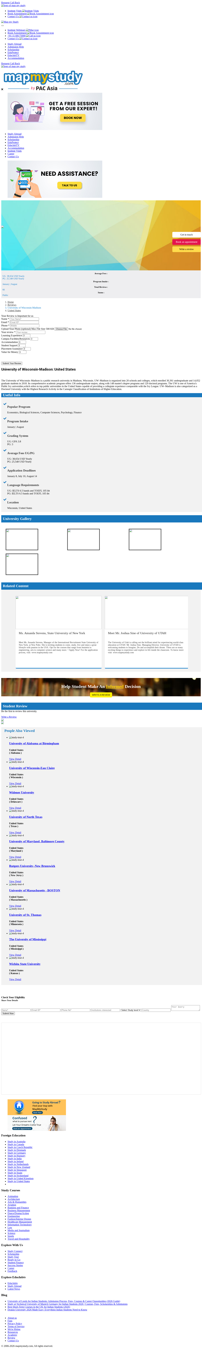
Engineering (14, 1216)
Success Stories (15, 1265)
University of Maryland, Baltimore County (37, 841)
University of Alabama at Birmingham (34, 743)
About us (12, 1318)
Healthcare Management (20, 1221)
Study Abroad (14, 44)
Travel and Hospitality (19, 1239)
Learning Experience (11, 335)
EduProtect (13, 52)
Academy (12, 1335)
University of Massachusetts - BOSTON (34, 890)
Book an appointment (186, 242)
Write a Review (101, 695)
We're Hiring (14, 1329)
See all (11, 1312)
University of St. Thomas (25, 915)
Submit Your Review (12, 363)
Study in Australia (16, 1141)
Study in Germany (17, 1153)
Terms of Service (16, 1326)
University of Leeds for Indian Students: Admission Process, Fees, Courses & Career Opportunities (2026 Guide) (64, 1301)
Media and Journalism (19, 1230)
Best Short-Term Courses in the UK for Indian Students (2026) (39, 1307)
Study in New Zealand (19, 1167)
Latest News (14, 1289)
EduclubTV (13, 55)
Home (11, 302)
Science (11, 1233)
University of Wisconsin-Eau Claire (32, 768)
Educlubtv (13, 1283)
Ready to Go (14, 1259)
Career (11, 153)
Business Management (19, 1210)
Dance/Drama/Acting (18, 1213)
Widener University (21, 792)
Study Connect (15, 1251)
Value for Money (9, 352)
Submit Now (8, 1013)
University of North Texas (25, 817)
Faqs (10, 1320)
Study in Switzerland (18, 1175)
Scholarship (13, 49)
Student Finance (16, 1262)
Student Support (9, 345)
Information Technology (20, 1224)
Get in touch (186, 234)
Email (5, 322)
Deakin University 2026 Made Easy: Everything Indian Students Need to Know (47, 1309)
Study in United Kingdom (20, 1178)
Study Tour (13, 1257)
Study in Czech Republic (20, 1147)
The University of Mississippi (27, 939)
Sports (11, 1236)
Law (10, 1227)
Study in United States (19, 1181)
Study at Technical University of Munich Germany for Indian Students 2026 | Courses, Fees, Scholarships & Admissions (68, 1304)
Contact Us (13, 156)
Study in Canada (16, 1144)
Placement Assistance (12, 348)
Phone (5, 325)
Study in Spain (15, 1172)
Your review (8, 332)
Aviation (12, 1204)
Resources (13, 1332)
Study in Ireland (16, 1161)
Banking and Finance (18, 1207)
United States (14, 310)
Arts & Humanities (17, 1202)
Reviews (12, 305)
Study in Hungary (16, 1155)
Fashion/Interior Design (19, 1219)
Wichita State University (25, 964)
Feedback (12, 1271)
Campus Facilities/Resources (15, 338)
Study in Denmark (17, 1150)
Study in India (15, 1158)
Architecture (14, 1199)
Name (5, 319)
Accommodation (16, 58)
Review (11, 1337)
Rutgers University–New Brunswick (32, 866)
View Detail (15, 759)
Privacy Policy (15, 1323)
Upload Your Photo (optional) (27, 328)
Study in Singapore (17, 1170)
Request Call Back (10, 2)
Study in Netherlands (18, 1164)
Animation (13, 1196)
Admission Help (16, 46)
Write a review (186, 249)
